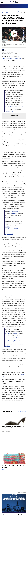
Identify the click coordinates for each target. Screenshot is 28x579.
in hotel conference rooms (15, 296)
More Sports (6, 12)
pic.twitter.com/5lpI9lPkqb (17, 106)
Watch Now (24, 2)
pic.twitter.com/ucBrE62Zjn (12, 229)
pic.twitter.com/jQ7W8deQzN (12, 341)
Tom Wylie (8, 50)
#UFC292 (7, 106)
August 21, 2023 (9, 111)
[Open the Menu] (2, 2)
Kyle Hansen (15, 50)
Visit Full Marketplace (21, 411)
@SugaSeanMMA (13, 211)
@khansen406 (16, 333)
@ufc (17, 337)
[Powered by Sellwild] (24, 492)
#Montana (14, 213)
